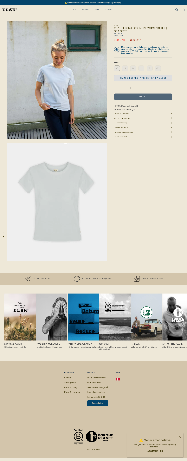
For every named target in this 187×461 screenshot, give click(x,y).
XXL (158, 68)
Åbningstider (70, 382)
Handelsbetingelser (96, 392)
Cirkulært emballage (121, 127)
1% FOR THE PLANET (122, 118)
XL (149, 68)
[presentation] (7, 318)
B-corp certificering (120, 123)
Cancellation (97, 403)
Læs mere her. (127, 53)
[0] (183, 9)
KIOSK (97, 10)
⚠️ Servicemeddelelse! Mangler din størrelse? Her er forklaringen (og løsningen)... (93, 3)
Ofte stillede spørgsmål (97, 387)
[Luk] (180, 436)
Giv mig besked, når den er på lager (143, 78)
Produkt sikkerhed (120, 137)
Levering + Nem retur (121, 113)
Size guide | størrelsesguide (123, 132)
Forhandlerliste (94, 382)
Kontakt (67, 378)
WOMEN (85, 10)
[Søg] (176, 9)
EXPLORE (109, 10)
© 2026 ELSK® (93, 450)
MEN (74, 10)
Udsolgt (143, 97)
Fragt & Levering (72, 392)
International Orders (96, 378)
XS (117, 68)
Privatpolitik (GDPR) (96, 397)
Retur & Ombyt (71, 387)
